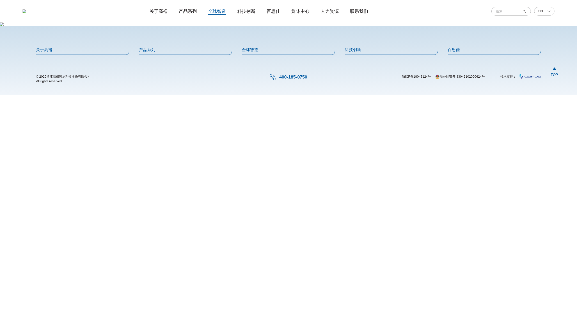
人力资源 (330, 11)
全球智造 (217, 11)
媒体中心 (300, 11)
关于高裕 (158, 11)
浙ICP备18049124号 (416, 76)
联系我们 (359, 11)
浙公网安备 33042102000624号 (462, 76)
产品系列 (188, 11)
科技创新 (246, 11)
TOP (554, 72)
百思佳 (273, 11)
